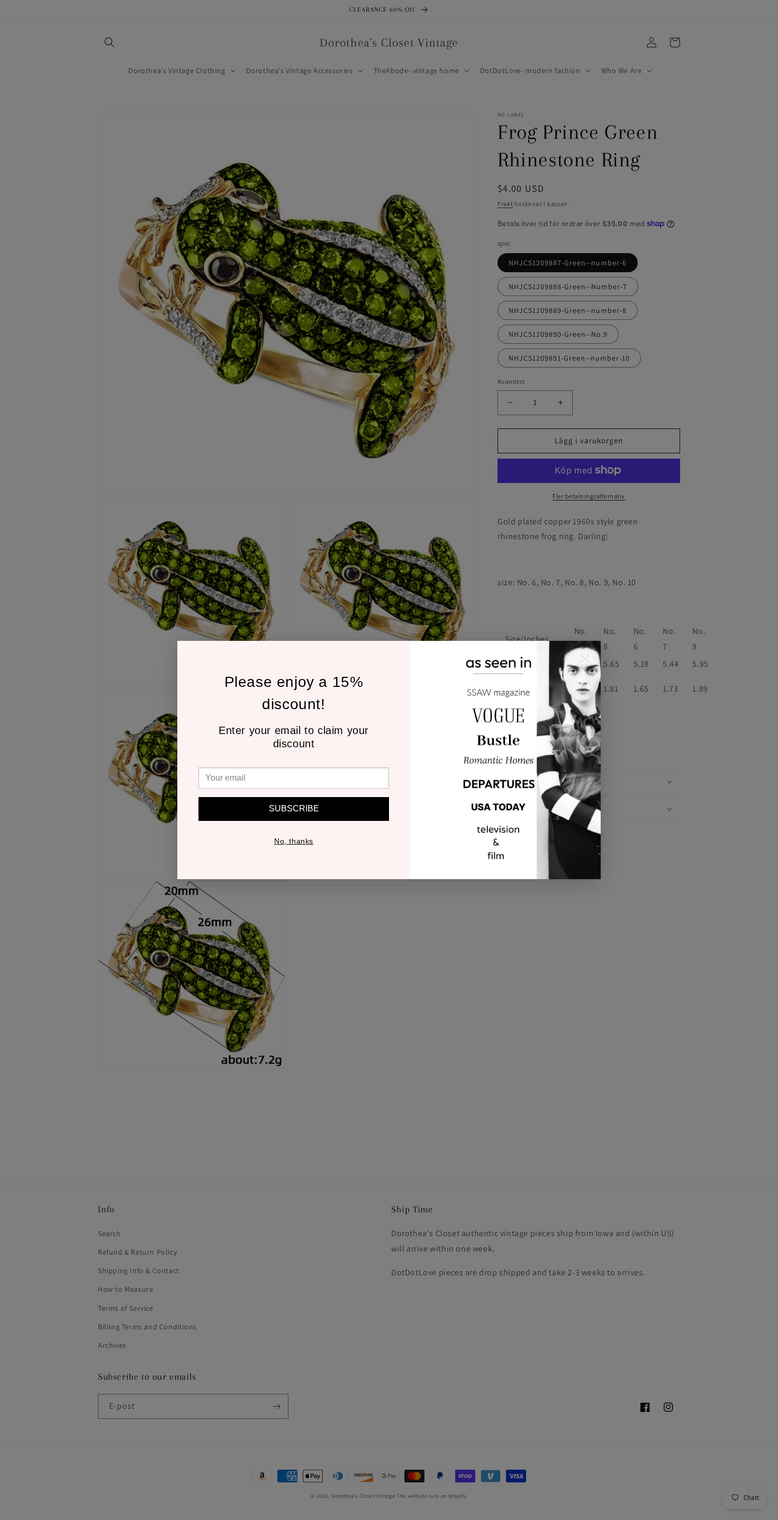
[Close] (585, 659)
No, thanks (293, 841)
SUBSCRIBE (294, 808)
